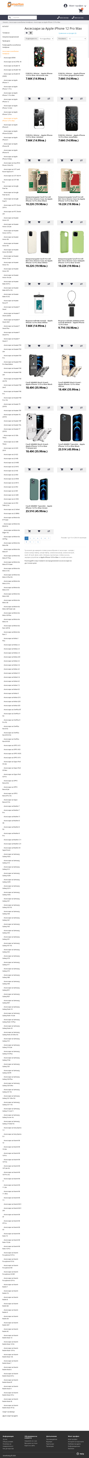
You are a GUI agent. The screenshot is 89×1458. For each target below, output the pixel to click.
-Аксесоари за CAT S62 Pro (10, 181)
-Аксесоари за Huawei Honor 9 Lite (10, 257)
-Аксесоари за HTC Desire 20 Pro (11, 206)
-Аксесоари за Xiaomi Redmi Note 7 (10, 1362)
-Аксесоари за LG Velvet (11, 509)
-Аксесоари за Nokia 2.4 (11, 653)
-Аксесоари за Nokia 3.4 (11, 665)
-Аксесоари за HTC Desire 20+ (11, 213)
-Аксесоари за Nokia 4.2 (11, 669)
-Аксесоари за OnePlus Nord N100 (10, 740)
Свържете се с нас (31, 1441)
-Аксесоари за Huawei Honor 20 (10, 219)
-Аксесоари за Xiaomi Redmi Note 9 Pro (10, 1394)
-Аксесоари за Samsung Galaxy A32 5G (10, 906)
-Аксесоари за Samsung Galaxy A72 (10, 970)
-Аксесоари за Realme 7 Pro (11, 811)
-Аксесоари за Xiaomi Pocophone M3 (10, 1266)
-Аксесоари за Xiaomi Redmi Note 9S (10, 1400)
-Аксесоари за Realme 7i (11, 817)
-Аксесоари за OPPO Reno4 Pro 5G (9, 794)
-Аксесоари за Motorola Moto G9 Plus (11, 614)
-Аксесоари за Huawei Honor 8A (10, 238)
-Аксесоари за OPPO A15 (11, 745)
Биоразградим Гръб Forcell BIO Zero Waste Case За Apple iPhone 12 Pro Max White (39, 261)
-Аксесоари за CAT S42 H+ (11, 176)
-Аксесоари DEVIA (9, 58)
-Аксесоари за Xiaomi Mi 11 (11, 1180)
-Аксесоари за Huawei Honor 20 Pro (10, 232)
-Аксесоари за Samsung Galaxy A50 (10, 932)
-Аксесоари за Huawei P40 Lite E (11, 386)
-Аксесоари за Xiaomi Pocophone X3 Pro (10, 1279)
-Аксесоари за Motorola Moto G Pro (11, 582)
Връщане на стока (31, 1443)
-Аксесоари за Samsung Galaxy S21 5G (10, 1091)
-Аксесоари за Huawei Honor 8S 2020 (10, 251)
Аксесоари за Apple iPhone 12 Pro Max (47, 22)
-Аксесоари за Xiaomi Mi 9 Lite (11, 1209)
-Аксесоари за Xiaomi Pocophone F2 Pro (10, 1254)
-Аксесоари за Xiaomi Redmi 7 (10, 1286)
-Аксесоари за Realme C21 (11, 844)
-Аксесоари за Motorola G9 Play (11, 538)
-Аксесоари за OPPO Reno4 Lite (9, 788)
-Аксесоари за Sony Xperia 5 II (11, 1135)
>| (38, 542)
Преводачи (6, 41)
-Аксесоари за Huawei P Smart (11, 308)
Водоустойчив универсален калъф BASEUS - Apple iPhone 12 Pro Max (71, 322)
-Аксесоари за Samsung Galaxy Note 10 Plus (10, 1021)
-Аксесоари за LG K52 (10, 487)
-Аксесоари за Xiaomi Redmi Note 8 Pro (10, 1375)
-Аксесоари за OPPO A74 (11, 758)
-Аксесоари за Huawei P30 (11, 345)
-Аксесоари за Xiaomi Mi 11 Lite (11, 1186)
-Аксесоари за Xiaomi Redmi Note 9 (10, 1387)
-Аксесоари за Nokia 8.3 (11, 689)
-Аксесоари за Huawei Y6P (11, 421)
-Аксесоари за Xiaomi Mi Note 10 (11, 1235)
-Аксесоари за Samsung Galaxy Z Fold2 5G (10, 1122)
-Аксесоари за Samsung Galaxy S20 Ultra (10, 1084)
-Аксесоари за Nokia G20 (11, 701)
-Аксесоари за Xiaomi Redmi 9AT (10, 1324)
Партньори (50, 1444)
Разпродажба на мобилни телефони (11, 46)
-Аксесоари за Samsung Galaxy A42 (10, 925)
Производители (51, 1439)
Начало (5, 22)
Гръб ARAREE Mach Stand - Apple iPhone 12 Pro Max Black (39, 383)
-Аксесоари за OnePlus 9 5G (11, 715)
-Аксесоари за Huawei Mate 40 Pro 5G (10, 289)
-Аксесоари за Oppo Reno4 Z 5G (9, 801)
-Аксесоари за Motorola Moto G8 (11, 601)
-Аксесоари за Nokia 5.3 (11, 673)
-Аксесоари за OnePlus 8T (11, 710)
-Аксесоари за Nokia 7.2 (11, 685)
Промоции (50, 1446)
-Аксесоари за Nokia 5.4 (11, 677)
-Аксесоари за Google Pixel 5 (10, 200)
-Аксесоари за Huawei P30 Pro (11, 357)
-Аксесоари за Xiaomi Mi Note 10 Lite (11, 1241)
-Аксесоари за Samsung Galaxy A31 (10, 900)
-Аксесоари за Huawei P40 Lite (11, 373)
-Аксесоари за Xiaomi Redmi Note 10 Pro (10, 1349)
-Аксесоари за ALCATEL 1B (11, 62)
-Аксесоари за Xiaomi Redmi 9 (10, 1311)
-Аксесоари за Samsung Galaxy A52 (10, 951)
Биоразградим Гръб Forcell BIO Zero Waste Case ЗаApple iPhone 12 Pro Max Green (71, 261)
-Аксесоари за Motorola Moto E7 (11, 550)
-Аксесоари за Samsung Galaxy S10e (10, 1059)
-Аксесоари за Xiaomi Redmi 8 (10, 1298)
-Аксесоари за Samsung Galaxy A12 (10, 868)
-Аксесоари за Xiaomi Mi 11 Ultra (11, 1192)
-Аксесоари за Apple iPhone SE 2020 (9, 132)
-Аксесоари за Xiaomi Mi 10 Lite (11, 1148)
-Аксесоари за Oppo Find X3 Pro (11, 775)
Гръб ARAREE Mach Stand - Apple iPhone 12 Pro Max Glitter (70, 384)
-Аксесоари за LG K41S (10, 467)
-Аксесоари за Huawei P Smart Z (11, 340)
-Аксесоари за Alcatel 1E (11, 66)
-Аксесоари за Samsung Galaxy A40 (10, 912)
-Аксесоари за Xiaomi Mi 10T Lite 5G (11, 1167)
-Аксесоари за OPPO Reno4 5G (9, 782)
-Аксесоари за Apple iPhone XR (9, 145)
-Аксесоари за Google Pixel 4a (10, 187)
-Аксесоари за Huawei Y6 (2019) (11, 416)
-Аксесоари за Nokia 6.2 (11, 681)
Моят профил (72, 1439)
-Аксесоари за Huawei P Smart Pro (11, 333)
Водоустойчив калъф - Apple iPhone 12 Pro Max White (39, 321)
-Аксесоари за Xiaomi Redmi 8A (10, 1305)
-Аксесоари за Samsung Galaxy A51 (10, 938)
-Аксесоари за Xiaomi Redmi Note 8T (10, 1381)
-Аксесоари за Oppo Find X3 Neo (11, 769)
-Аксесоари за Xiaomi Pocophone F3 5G (10, 1260)
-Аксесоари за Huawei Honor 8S (10, 244)
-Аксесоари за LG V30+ (10, 499)
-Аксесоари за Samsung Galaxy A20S (10, 881)
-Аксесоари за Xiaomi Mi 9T (11, 1216)
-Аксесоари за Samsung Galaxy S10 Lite (10, 1046)
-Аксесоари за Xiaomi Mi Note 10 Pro (11, 1247)
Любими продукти (74, 1444)
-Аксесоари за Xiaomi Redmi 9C (10, 1330)
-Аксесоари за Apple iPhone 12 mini (9, 107)
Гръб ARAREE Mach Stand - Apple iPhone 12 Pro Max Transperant (37, 446)
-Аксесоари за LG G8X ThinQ (10, 443)
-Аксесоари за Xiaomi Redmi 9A (10, 1317)
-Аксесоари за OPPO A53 (11, 749)
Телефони (6, 33)
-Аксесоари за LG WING (10, 513)
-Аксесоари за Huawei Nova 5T (10, 302)
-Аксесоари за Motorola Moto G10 (11, 589)
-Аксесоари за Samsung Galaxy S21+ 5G (10, 1103)
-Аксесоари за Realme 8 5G (11, 828)
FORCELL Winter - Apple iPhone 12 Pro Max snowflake (71, 136)
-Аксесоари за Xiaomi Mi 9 (11, 1204)
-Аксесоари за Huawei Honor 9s (10, 263)
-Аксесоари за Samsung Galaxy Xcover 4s (10, 1116)
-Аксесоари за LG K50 (10, 475)
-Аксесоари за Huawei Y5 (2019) (11, 405)
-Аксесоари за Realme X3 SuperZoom (11, 849)
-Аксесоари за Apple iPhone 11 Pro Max (9, 94)
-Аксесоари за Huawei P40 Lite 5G (11, 380)
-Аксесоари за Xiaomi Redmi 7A (10, 1292)
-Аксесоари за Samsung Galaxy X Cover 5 (10, 1110)
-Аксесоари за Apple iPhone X (9, 139)
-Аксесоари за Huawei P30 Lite (11, 350)
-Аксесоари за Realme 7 (11, 806)
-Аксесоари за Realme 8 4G (11, 822)
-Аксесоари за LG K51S (10, 483)
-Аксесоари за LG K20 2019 (10, 449)
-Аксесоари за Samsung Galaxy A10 (10, 862)
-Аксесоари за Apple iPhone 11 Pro (9, 88)
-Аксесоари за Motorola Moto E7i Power (11, 563)
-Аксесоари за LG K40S (10, 463)
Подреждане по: (31, 39)
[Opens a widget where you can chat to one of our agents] (80, 1454)
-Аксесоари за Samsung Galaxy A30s (10, 893)
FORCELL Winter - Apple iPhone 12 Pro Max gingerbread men (71, 74)
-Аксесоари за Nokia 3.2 (11, 661)
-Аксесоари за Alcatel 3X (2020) (11, 75)
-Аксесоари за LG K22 (10, 454)
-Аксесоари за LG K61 (10, 491)
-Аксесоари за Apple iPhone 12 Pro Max (9, 119)
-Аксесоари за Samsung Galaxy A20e (10, 874)
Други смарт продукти (10, 1416)
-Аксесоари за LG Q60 (10, 495)
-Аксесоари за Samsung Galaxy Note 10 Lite (10, 1014)
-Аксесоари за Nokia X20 (11, 705)
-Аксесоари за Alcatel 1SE (11, 70)
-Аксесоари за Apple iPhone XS (9, 151)
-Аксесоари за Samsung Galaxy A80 (10, 976)
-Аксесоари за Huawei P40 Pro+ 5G (11, 399)
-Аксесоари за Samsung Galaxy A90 (10, 982)
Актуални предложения (10, 37)
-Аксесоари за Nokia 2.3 (11, 649)
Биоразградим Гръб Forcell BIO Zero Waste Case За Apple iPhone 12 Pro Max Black (39, 199)
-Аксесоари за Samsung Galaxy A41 (10, 919)
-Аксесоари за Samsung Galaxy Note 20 (10, 1027)
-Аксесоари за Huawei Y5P (11, 410)
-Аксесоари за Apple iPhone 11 (9, 81)
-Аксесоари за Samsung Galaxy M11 (10, 989)
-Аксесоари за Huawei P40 (11, 368)
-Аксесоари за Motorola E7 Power (11, 519)
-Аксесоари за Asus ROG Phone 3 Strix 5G (11, 164)
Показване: (62, 39)
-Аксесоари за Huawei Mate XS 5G (10, 295)
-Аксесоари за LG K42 (10, 471)
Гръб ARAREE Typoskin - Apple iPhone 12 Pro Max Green (39, 507)
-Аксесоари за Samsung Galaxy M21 (10, 995)
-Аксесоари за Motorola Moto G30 (11, 595)
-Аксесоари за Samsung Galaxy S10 (10, 1040)
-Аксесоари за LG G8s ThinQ (10, 436)
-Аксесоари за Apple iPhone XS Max (9, 158)
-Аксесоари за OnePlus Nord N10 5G (10, 734)
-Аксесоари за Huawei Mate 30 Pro (10, 283)
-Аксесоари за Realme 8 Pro (11, 834)
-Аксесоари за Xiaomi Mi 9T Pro (11, 1222)
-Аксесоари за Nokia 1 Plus (10, 639)
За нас (5, 1439)
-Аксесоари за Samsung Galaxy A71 (10, 963)
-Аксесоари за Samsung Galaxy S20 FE (10, 1072)
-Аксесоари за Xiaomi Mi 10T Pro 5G (11, 1173)
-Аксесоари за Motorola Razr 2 (11, 633)
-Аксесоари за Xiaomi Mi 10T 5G (11, 1161)
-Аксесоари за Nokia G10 (11, 697)
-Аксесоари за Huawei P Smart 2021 (11, 321)
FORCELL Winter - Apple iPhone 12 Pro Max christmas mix (39, 74)
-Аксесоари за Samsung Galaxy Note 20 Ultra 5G (10, 1033)
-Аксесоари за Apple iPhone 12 (9, 100)
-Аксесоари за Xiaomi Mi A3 (11, 1228)
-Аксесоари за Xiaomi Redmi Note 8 (10, 1368)
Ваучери (49, 1442)
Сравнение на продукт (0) (67, 33)
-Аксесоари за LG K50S (10, 479)
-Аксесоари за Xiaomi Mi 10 (11, 1142)
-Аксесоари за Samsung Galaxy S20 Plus (10, 1078)
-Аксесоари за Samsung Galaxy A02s (10, 855)
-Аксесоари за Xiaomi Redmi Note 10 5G (10, 1343)
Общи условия (8, 1442)
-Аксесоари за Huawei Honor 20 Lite (10, 225)
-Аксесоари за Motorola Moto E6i (11, 544)
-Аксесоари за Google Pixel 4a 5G (10, 193)
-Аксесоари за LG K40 (10, 459)
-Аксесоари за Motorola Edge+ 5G (11, 531)
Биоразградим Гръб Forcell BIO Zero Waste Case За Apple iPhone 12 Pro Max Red (71, 199)
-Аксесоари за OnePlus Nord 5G (10, 727)
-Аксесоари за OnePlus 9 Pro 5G (11, 721)
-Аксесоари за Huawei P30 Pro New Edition (11, 363)
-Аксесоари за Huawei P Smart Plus (11, 327)
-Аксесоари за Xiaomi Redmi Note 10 (10, 1336)
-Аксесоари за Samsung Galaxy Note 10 (10, 1008)
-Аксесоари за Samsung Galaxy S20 (10, 1065)
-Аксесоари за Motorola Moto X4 (11, 620)
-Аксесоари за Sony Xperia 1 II (11, 1129)
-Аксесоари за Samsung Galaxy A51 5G (10, 944)
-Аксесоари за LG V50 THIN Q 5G (10, 504)
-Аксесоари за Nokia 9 (10, 693)
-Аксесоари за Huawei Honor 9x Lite (10, 276)
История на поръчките (76, 1442)
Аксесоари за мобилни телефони (21, 22)
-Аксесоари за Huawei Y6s (11, 425)
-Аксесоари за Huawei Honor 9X (10, 270)
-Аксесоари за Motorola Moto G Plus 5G (11, 576)
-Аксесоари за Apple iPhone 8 (9, 126)
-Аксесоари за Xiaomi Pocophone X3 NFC (10, 1273)
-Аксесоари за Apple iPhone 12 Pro (9, 113)
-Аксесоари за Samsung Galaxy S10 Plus (10, 1052)
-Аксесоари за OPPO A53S (11, 754)
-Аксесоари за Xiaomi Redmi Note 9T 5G (10, 1406)
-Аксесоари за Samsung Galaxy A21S (10, 887)
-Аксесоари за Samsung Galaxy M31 (10, 1002)
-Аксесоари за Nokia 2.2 (11, 645)
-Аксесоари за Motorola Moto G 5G (11, 569)
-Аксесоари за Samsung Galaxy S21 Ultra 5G (10, 1097)
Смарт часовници (8, 1412)
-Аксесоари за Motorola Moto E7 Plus (11, 557)
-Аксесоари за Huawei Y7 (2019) (11, 430)
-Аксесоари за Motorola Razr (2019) (11, 627)
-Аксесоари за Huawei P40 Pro (11, 392)
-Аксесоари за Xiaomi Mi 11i (11, 1199)
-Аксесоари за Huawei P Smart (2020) (11, 314)
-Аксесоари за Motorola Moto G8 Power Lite (11, 608)
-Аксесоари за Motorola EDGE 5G (11, 525)
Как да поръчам (8, 1449)
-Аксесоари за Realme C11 (11, 840)
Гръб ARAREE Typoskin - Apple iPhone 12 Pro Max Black (71, 445)
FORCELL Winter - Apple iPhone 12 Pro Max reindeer (39, 136)
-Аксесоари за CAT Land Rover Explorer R (11, 170)
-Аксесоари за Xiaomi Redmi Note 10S (10, 1356)
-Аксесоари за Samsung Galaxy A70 (10, 957)
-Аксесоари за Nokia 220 (11, 657)
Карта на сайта (30, 1446)
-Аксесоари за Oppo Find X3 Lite (11, 763)
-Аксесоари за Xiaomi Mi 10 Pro (11, 1154)
